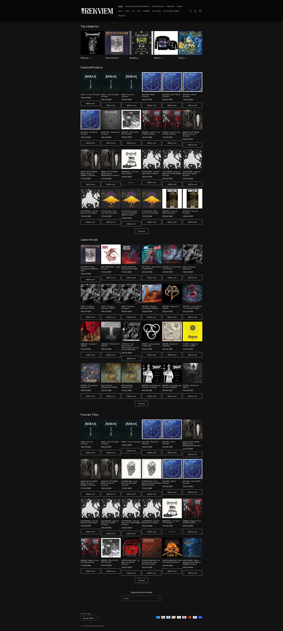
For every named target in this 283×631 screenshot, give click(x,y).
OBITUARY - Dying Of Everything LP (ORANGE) (150, 307)
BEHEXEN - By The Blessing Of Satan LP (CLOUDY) (151, 386)
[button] (190, 11)
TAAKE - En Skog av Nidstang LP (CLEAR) (88, 307)
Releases (85, 58)
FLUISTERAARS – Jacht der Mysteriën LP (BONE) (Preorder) (191, 173)
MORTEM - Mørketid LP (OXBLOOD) (170, 345)
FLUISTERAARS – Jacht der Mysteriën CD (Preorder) (89, 212)
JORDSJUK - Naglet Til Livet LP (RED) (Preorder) (151, 133)
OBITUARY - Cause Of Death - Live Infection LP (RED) (192, 307)
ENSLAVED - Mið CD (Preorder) (189, 95)
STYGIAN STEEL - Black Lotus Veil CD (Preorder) (150, 212)
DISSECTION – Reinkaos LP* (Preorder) (110, 133)
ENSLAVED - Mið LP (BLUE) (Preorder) (171, 95)
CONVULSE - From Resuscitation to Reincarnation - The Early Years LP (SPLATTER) (130, 347)
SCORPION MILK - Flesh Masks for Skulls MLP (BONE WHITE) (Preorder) (151, 483)
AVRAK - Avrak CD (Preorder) (127, 95)
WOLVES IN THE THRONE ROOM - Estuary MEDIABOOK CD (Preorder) (110, 173)
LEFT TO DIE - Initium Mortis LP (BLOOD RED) (151, 268)
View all (141, 231)
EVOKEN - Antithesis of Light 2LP (190, 386)
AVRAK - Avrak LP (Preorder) (90, 95)
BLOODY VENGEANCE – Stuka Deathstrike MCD (129, 268)
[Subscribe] (158, 598)
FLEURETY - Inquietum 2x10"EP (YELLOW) (190, 345)
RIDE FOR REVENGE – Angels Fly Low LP (110, 268)
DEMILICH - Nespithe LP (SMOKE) (89, 345)
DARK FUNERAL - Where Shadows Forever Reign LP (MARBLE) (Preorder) (192, 562)
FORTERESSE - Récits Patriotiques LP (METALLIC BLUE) (90, 269)
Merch (157, 58)
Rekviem (88, 626)
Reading (133, 58)
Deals (181, 58)
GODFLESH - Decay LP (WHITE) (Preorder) (169, 212)
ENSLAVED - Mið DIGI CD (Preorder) (89, 133)
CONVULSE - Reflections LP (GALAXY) (110, 345)
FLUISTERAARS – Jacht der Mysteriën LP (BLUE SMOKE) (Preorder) (171, 173)
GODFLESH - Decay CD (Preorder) (190, 212)
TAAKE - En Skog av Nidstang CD (189, 268)
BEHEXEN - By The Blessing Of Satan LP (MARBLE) (171, 386)
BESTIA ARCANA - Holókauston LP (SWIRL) (109, 386)
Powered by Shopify (97, 626)
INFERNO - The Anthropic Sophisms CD (89, 386)
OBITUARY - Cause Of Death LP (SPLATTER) (171, 268)
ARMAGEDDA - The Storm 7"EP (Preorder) (130, 173)
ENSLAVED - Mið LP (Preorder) (148, 95)
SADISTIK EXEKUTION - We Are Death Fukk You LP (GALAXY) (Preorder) (151, 562)
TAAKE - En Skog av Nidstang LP (128, 307)
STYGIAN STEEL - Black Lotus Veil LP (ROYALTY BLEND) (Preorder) (129, 213)
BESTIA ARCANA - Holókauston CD (127, 386)
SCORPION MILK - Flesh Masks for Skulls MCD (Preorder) (129, 483)
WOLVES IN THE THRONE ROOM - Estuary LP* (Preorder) (191, 134)
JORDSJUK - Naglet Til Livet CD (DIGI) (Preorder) (171, 133)
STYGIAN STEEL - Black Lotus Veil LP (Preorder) (109, 212)
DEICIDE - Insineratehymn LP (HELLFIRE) (151, 345)
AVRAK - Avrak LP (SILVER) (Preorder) (110, 95)
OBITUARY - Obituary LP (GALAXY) (170, 307)
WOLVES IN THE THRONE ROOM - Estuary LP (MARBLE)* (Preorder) (89, 173)
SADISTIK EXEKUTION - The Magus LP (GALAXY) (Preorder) (130, 562)
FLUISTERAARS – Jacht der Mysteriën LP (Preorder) (151, 173)
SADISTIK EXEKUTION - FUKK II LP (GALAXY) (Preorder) (171, 561)
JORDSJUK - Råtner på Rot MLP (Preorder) (130, 133)
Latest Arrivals (111, 58)
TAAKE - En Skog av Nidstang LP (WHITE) (108, 307)
